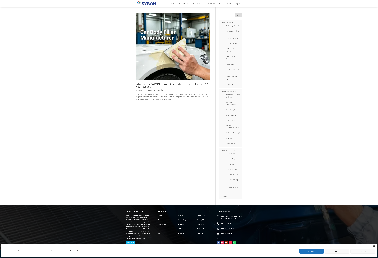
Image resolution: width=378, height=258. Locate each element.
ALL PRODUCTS (183, 4)
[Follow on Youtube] (226, 242)
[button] (374, 246)
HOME (173, 4)
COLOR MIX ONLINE (210, 4)
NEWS (221, 4)
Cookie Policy (100, 250)
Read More (130, 242)
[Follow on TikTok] (230, 242)
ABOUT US (197, 4)
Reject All (337, 251)
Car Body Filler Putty (160, 90)
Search (239, 15)
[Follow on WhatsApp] (234, 242)
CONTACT (229, 4)
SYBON (140, 90)
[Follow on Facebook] (218, 242)
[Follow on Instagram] (222, 242)
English (237, 4)
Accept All (311, 251)
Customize (362, 251)
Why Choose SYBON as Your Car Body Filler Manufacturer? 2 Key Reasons (172, 85)
